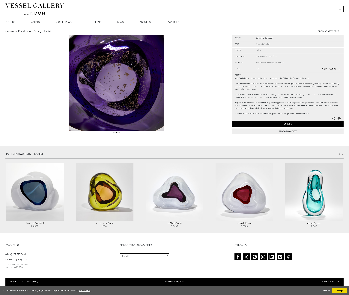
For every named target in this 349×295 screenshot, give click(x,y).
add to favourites (288, 131)
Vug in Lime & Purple (104, 223)
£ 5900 (34, 226)
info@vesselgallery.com (16, 260)
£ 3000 (244, 226)
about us (145, 22)
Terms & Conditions (17, 282)
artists (35, 22)
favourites (173, 22)
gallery (10, 22)
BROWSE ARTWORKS (328, 32)
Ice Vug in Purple (174, 223)
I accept (339, 291)
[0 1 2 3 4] (116, 86)
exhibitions (95, 22)
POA (105, 226)
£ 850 (314, 226)
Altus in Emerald (314, 223)
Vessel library (64, 22)
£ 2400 (174, 226)
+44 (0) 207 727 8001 (15, 255)
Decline (326, 291)
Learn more (84, 290)
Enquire (288, 124)
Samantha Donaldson (18, 31)
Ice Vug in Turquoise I (35, 223)
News (120, 22)
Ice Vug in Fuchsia (244, 223)
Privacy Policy (32, 282)
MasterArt (336, 282)
